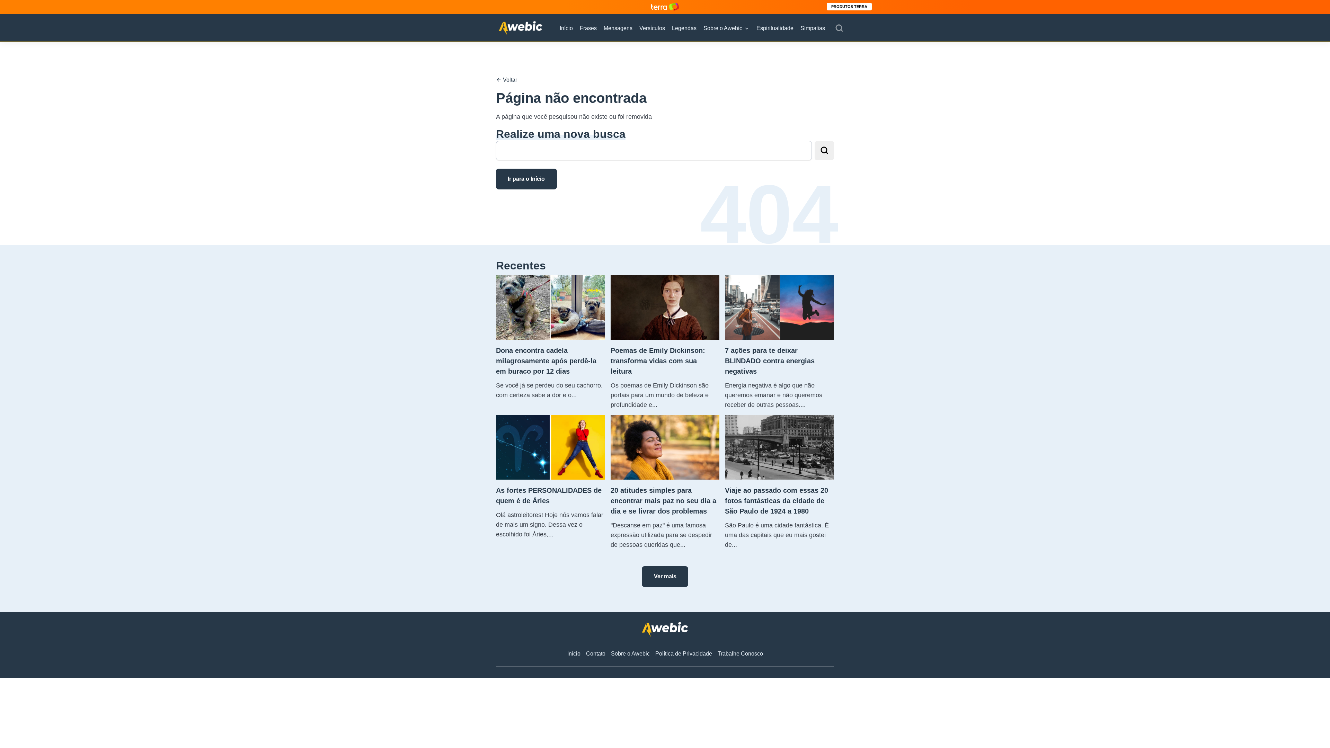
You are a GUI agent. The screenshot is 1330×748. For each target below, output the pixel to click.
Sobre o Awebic (722, 28)
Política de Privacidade (683, 654)
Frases (588, 28)
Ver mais (665, 576)
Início (566, 28)
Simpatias (812, 28)
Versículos (652, 28)
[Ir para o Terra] (665, 7)
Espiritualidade (774, 28)
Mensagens (618, 28)
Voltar (509, 80)
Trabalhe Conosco (740, 654)
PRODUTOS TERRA (849, 7)
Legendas (684, 28)
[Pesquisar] (839, 28)
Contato (595, 654)
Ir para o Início (526, 179)
